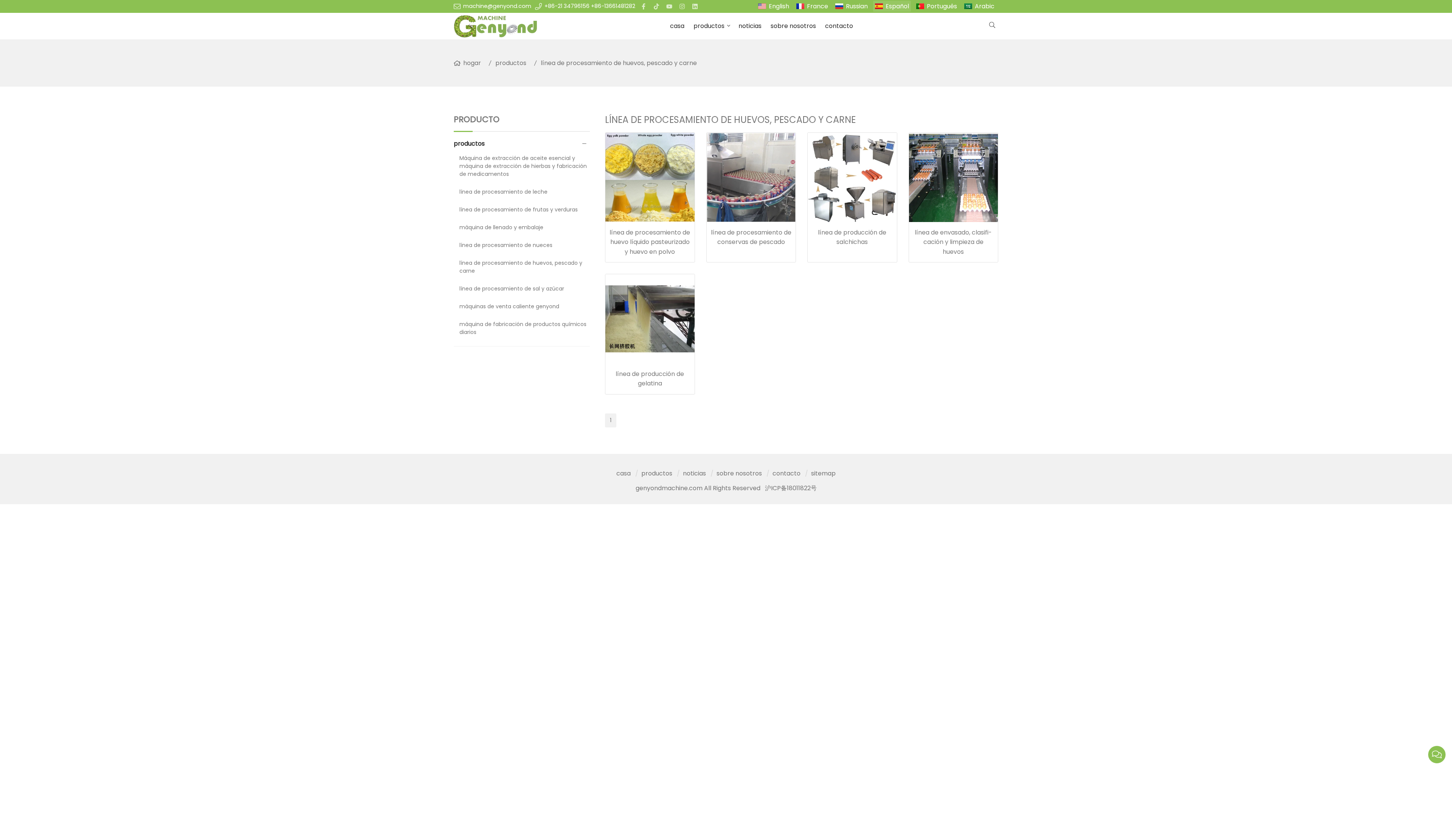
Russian (857, 6)
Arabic (984, 6)
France (817, 6)
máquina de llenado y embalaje (501, 227)
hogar (472, 63)
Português (942, 6)
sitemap (823, 473)
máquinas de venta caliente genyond (509, 306)
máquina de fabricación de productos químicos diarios (522, 328)
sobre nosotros (793, 26)
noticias (750, 26)
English (779, 6)
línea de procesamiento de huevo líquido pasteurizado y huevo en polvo (650, 242)
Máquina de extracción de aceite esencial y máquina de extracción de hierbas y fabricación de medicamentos (523, 166)
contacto (839, 26)
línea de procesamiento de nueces (505, 245)
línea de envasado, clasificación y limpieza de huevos (953, 242)
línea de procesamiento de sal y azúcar (511, 288)
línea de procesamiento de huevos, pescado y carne (619, 63)
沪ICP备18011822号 (791, 488)
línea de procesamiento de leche (503, 192)
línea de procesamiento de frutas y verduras (518, 209)
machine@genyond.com (497, 6)
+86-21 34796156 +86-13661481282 (589, 6)
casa (677, 26)
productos (708, 26)
